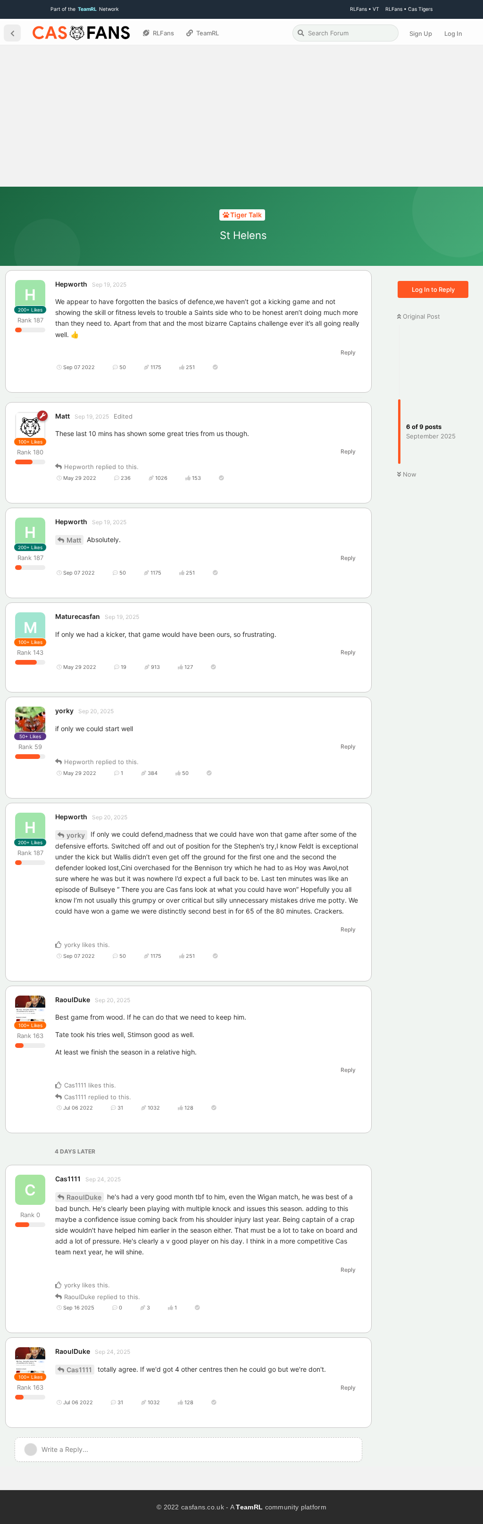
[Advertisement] (241, 116)
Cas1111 (79, 1370)
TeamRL (249, 1507)
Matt (74, 540)
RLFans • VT (364, 9)
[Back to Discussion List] (12, 33)
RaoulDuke (84, 1197)
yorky (76, 835)
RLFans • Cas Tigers (409, 9)
